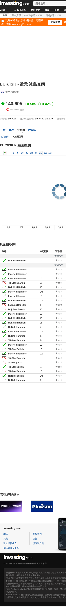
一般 (3, 129)
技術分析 (5, 136)
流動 (5, 538)
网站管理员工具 (11, 548)
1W (45, 153)
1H (31, 153)
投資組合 (21, 10)
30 (27, 153)
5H (36, 153)
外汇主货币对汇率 (33, 15)
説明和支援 (38, 543)
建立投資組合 (10, 543)
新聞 (56, 10)
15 (22, 153)
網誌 (5, 534)
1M (50, 153)
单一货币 (16, 15)
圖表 (47, 10)
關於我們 (37, 534)
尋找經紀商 (8, 494)
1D (40, 153)
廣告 (35, 538)
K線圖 (5, 153)
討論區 (32, 129)
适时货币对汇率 (53, 15)
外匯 (5, 15)
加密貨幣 (35, 10)
